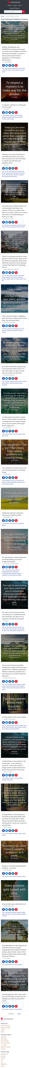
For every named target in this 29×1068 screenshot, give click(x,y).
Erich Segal (7, 958)
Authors (10, 5)
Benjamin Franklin (5, 1047)
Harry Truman (8, 772)
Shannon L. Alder (9, 219)
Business (3, 1056)
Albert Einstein (5, 1041)
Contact (15, 5)
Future (2, 1066)
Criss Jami (6, 109)
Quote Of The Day (14, 8)
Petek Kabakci (8, 62)
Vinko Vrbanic (8, 827)
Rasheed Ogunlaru (9, 375)
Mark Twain (4, 1039)
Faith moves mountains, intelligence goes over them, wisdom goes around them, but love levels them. (14, 318)
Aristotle (3, 1049)
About (19, 5)
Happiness (3, 1064)
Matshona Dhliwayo (9, 322)
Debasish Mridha (9, 906)
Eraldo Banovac (8, 517)
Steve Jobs (3, 1037)
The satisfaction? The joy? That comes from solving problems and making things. (14, 470)
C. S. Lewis (3, 1045)
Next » (19, 1013)
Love (2, 1062)
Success (3, 1058)
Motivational (4, 1054)
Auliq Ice (6, 165)
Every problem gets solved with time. (14, 904)
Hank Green (7, 474)
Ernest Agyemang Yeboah (11, 269)
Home (2, 16)
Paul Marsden (8, 870)
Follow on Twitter (5, 1028)
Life (2, 1060)
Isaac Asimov (7, 428)
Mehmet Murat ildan (10, 678)
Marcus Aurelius (5, 1043)
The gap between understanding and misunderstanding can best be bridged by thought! (14, 559)
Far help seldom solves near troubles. (14, 717)
